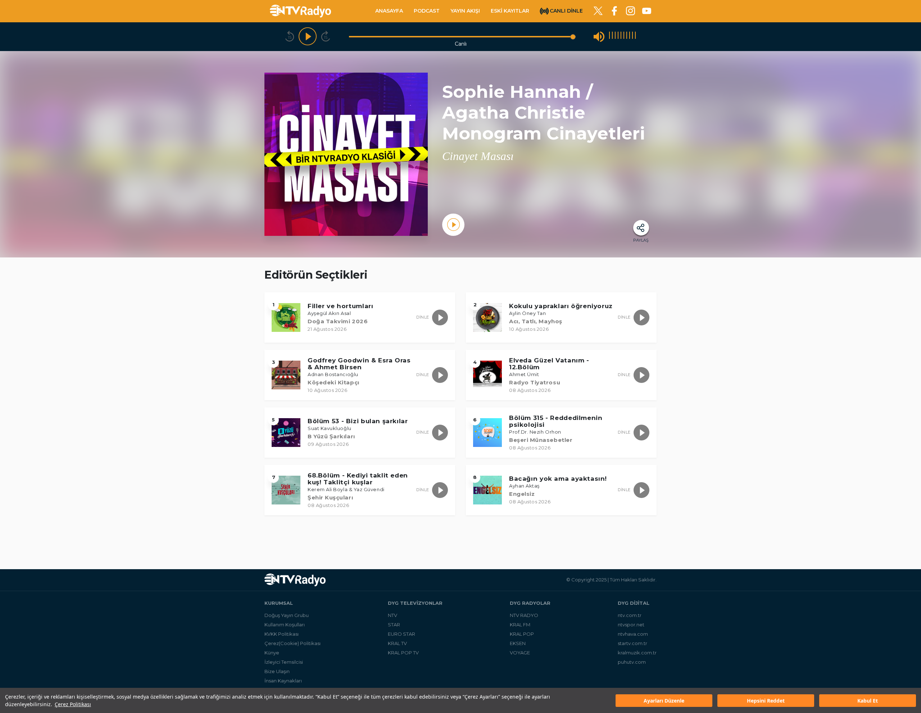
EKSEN (518, 643)
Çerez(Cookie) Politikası (292, 643)
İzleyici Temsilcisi (283, 662)
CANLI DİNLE (566, 10)
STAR (394, 624)
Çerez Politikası (73, 704)
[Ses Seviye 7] (626, 36)
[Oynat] (308, 37)
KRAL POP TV (403, 652)
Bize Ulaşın (277, 671)
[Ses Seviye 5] (621, 36)
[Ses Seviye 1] (609, 36)
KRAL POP (522, 634)
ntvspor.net (631, 624)
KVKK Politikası (281, 634)
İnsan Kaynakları (283, 681)
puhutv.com (632, 662)
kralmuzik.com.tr (637, 652)
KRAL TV (397, 643)
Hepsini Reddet (766, 700)
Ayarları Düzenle (664, 700)
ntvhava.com (633, 634)
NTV (392, 615)
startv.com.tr (632, 643)
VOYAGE (520, 652)
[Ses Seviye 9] (632, 36)
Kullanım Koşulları (284, 624)
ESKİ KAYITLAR (510, 11)
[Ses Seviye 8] (629, 36)
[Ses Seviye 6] (623, 36)
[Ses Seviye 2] (612, 36)
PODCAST (427, 11)
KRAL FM (520, 624)
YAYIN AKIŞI (465, 11)
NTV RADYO (524, 615)
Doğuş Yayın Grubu (286, 615)
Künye (271, 652)
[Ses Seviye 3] (615, 36)
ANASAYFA (389, 11)
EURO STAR (401, 634)
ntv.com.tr (629, 615)
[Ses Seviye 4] (618, 36)
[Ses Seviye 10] (635, 36)
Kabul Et (867, 700)
